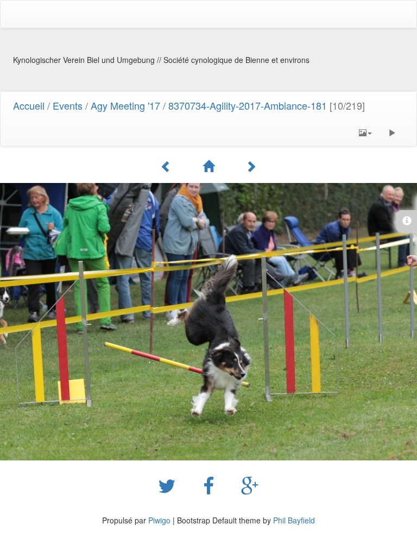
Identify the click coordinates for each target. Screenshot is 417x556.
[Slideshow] (392, 132)
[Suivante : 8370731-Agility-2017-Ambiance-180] (250, 166)
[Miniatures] (210, 166)
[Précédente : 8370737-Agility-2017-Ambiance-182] (168, 166)
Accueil (29, 105)
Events (68, 105)
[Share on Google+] (250, 484)
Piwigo (159, 520)
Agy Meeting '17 (125, 105)
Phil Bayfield (294, 520)
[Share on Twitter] (169, 484)
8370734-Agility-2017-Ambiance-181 (247, 105)
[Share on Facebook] (211, 484)
